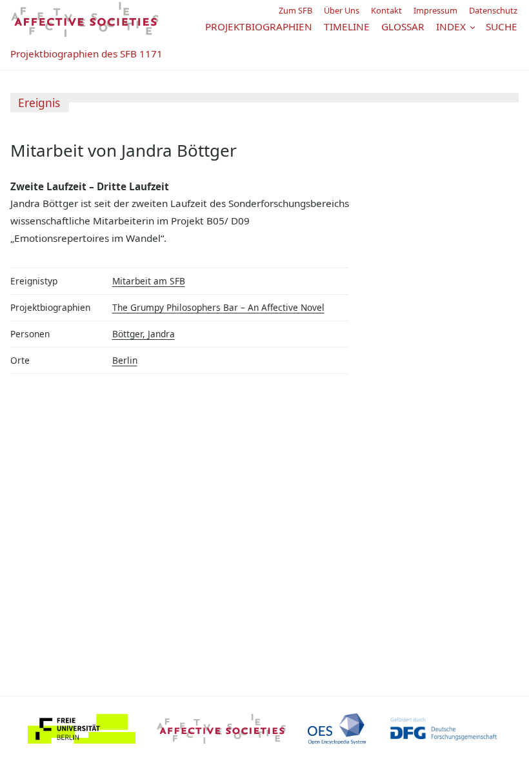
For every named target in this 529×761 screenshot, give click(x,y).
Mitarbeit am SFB (148, 281)
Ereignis (39, 102)
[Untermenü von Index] (472, 26)
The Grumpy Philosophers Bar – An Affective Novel (218, 307)
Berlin (124, 360)
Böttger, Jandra (143, 334)
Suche (501, 26)
